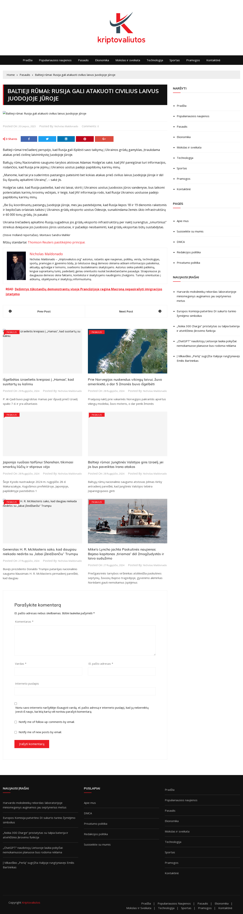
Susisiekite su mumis (190, 231)
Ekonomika (102, 60)
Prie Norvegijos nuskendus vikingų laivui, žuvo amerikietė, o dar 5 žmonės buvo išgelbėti (125, 381)
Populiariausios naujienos (55, 60)
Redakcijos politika (189, 252)
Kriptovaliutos (31, 902)
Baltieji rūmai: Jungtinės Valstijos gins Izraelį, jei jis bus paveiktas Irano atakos (125, 464)
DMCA (181, 242)
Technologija (155, 60)
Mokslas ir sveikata (127, 60)
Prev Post (44, 311)
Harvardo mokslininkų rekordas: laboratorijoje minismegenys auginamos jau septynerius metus (206, 296)
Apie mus (183, 221)
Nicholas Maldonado (66, 126)
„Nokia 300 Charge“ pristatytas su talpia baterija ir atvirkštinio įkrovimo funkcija (208, 328)
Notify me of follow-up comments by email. (47, 722)
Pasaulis (83, 60)
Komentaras (24, 621)
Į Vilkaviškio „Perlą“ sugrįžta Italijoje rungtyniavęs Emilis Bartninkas (208, 358)
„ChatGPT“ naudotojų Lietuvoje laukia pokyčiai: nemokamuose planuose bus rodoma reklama (207, 343)
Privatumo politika (188, 262)
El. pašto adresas (100, 663)
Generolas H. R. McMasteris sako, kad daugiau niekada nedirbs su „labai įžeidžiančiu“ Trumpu (40, 551)
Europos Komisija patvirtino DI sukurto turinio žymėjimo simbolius (206, 313)
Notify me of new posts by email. (40, 732)
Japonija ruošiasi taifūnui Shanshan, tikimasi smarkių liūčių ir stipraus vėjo (38, 464)
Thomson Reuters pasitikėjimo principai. (56, 242)
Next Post (126, 311)
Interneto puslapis (27, 683)
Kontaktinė (213, 60)
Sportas (175, 60)
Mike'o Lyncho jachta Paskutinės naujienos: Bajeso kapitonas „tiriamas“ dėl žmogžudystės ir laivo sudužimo (126, 553)
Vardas (20, 663)
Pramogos (193, 60)
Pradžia (27, 60)
